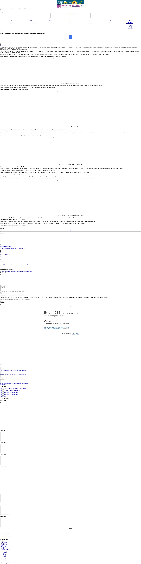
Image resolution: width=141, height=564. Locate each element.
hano (8, 225)
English (4, 553)
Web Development (4, 544)
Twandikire (3, 548)
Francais (4, 554)
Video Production (4, 542)
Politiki (31, 20)
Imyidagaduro (89, 20)
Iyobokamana (130, 28)
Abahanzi (7, 246)
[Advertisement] (70, 237)
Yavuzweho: (2, 45)
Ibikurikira (129, 23)
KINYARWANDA (15, 8)
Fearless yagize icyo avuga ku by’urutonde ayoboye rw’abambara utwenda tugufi (14, 264)
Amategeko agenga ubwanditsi (5, 563)
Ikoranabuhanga (110, 20)
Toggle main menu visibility (6, 18)
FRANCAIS (28, 8)
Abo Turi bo (3, 547)
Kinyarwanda (5, 552)
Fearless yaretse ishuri (4, 256)
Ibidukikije (130, 25)
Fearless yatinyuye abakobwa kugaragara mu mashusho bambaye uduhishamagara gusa (17, 271)
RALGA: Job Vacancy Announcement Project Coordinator (10, 390)
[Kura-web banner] (70, 15)
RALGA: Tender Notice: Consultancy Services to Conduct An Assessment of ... (14, 388)
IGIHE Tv (4, 555)
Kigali (1, 11)
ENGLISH (22, 8)
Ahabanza (12, 20)
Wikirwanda (5, 559)
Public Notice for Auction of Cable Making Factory (9, 392)
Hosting (2, 545)
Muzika (5, 246)
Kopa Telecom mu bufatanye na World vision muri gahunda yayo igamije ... (13, 370)
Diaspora (131, 20)
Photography (3, 543)
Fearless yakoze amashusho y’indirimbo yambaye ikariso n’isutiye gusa (12, 248)
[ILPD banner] (70, 7)
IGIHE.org (4, 558)
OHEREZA (2, 302)
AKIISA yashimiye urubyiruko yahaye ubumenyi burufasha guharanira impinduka (14, 383)
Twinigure (130, 27)
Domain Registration (4, 546)
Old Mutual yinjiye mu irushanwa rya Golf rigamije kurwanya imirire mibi (13, 374)
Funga (2, 301)
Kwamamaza (3, 541)
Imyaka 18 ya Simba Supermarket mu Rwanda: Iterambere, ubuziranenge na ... (14, 378)
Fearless (10, 246)
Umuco (130, 26)
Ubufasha (4, 560)
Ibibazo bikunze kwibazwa (5, 549)
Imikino (69, 20)
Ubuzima (50, 20)
